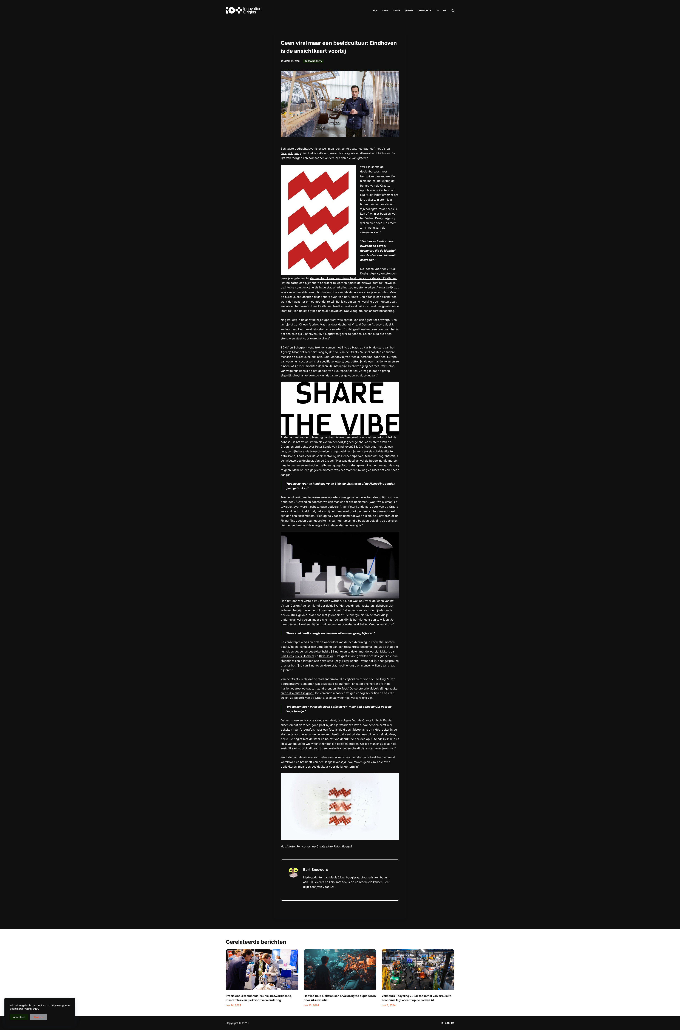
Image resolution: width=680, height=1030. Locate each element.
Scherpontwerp (304, 347)
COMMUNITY (424, 10)
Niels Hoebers (304, 656)
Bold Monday (332, 357)
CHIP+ (385, 10)
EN (444, 10)
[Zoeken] (453, 10)
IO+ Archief (447, 1023)
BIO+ (375, 10)
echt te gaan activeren (325, 506)
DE (437, 10)
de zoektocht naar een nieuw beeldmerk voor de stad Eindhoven (353, 278)
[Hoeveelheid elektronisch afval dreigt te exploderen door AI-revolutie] (340, 969)
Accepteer (19, 1017)
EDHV (364, 195)
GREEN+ (409, 10)
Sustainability (313, 61)
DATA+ (396, 10)
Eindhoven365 (312, 334)
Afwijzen (38, 1017)
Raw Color (387, 366)
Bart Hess (287, 656)
